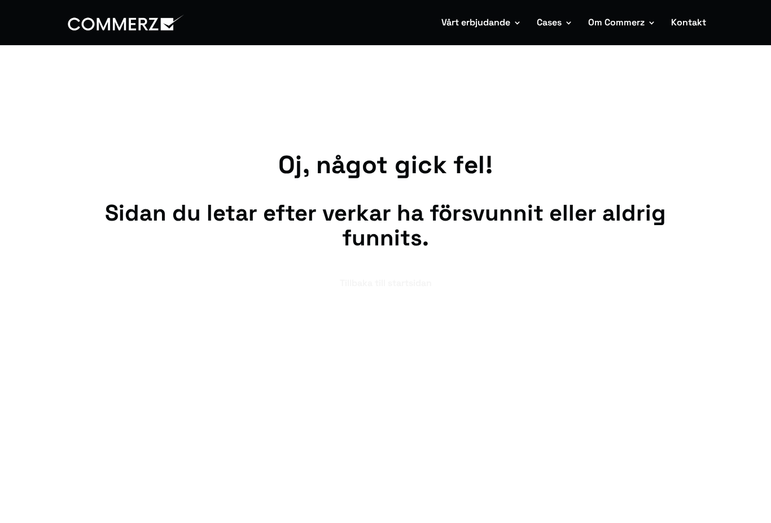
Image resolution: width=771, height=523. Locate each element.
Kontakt (688, 23)
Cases (549, 23)
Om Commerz (616, 23)
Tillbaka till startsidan (386, 283)
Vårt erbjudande (475, 23)
